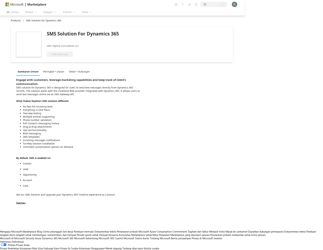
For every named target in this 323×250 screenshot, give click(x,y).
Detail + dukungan (79, 71)
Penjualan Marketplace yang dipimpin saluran (184, 235)
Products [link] (16, 20)
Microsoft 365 (66, 238)
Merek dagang (113, 248)
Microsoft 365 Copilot (111, 238)
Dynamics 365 (50, 238)
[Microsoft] (14, 4)
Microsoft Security (24, 238)
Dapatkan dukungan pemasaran (265, 231)
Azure (38, 238)
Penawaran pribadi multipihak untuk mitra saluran (237, 235)
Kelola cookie (151, 248)
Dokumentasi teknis (105, 231)
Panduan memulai (84, 231)
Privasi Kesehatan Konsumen (15, 248)
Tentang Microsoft (160, 238)
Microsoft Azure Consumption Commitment (163, 231)
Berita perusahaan (181, 238)
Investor (218, 238)
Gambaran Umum (28, 71)
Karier (146, 238)
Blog (39, 231)
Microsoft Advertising (86, 238)
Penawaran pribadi (127, 231)
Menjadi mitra (217, 231)
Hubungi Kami (52, 248)
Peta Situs (37, 248)
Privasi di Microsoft (202, 238)
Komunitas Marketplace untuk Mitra (138, 235)
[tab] (29, 71)
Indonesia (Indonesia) (12, 241)
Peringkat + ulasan (53, 71)
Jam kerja (68, 231)
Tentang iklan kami (132, 248)
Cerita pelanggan (52, 231)
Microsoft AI (7, 238)
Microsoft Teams (133, 238)
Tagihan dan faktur (198, 231)
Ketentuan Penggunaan (92, 248)
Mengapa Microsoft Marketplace (18, 231)
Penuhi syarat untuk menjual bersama (97, 235)
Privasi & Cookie (69, 248)
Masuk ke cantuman (236, 231)
